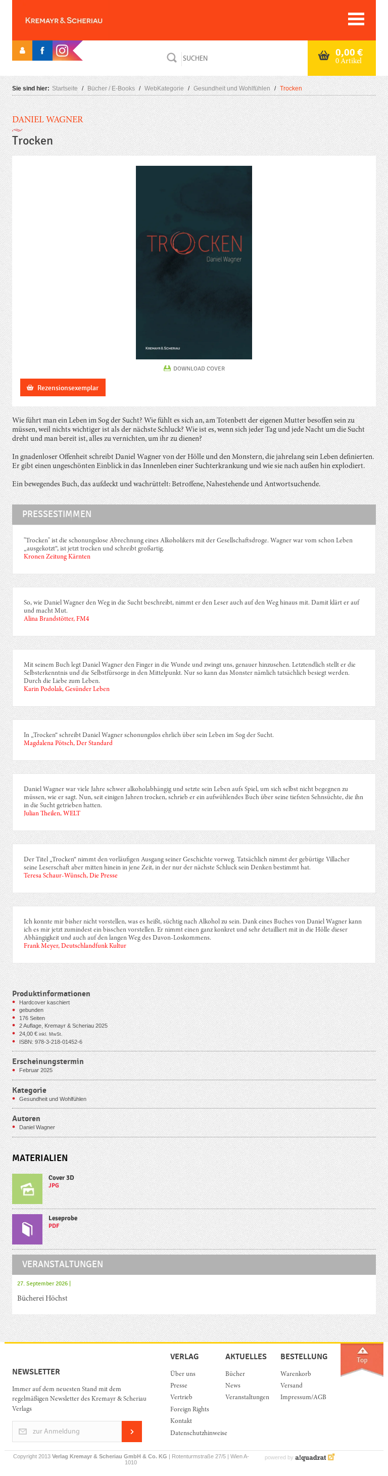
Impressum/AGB (300, 1398)
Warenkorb (295, 1374)
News (232, 1386)
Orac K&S (80, 20)
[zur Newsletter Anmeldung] (132, 1440)
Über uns (183, 1374)
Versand (291, 1386)
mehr (194, 1191)
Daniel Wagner (47, 120)
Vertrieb (181, 1398)
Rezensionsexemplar (68, 388)
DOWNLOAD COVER (199, 368)
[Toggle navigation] (356, 19)
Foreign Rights (189, 1410)
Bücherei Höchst (42, 1299)
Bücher (235, 1374)
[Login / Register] (22, 50)
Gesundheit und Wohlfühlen (231, 88)
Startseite (65, 88)
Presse (178, 1386)
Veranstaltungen (245, 1398)
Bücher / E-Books (111, 88)
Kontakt (181, 1421)
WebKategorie (164, 88)
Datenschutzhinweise (190, 1434)
